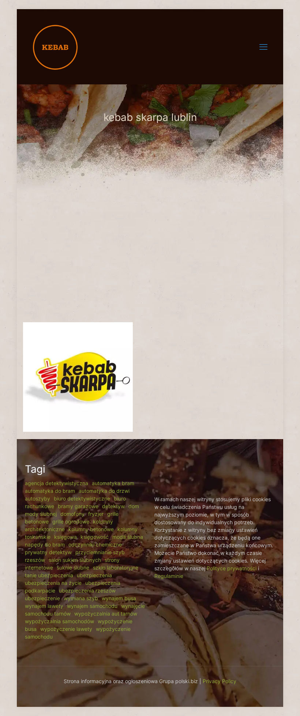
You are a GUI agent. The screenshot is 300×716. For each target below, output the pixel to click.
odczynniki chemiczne (95, 544)
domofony (72, 514)
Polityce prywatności (231, 568)
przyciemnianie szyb (100, 552)
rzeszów (35, 560)
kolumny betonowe (91, 529)
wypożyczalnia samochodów (59, 621)
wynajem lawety (44, 606)
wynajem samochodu (92, 606)
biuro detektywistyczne (82, 498)
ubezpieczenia (94, 575)
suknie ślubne (73, 567)
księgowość (94, 537)
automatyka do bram (50, 491)
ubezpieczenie (42, 598)
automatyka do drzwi (104, 491)
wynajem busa (119, 598)
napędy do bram (45, 544)
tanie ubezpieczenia (49, 575)
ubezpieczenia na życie (53, 583)
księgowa (65, 537)
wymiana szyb (81, 598)
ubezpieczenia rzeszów (87, 590)
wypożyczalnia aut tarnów (105, 613)
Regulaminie (168, 576)
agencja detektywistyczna (56, 483)
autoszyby (37, 498)
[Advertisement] (150, 256)
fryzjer (96, 514)
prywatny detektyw (48, 552)
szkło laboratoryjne (115, 567)
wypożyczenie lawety (66, 629)
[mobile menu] (263, 47)
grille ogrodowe (70, 521)
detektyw (113, 506)
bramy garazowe (78, 506)
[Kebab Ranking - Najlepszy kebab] (55, 46)
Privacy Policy (219, 681)
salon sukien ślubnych (75, 560)
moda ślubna (127, 537)
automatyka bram (113, 483)
